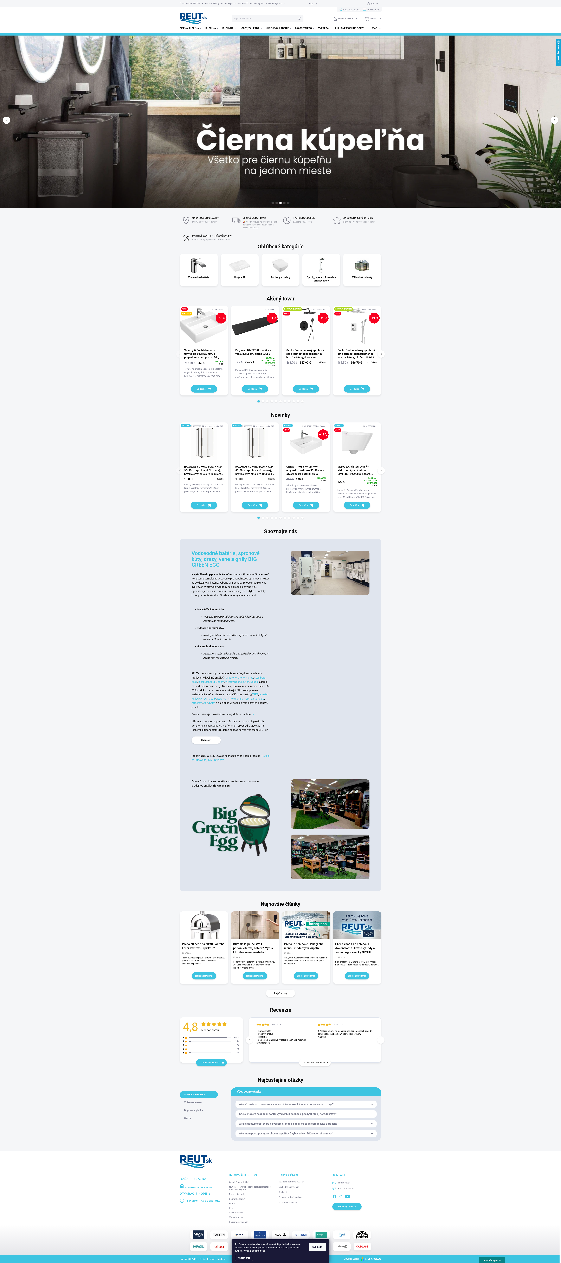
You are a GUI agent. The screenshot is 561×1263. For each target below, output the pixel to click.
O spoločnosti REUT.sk (190, 3)
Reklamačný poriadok (239, 1222)
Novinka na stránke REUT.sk (291, 1182)
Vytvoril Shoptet (351, 1259)
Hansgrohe (230, 677)
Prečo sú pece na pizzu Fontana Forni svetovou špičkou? (203, 946)
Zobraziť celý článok (204, 976)
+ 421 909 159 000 (346, 1188)
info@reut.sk (344, 1183)
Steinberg (259, 677)
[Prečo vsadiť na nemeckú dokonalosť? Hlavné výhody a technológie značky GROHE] (357, 925)
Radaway (197, 698)
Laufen (245, 681)
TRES (255, 694)
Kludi (194, 681)
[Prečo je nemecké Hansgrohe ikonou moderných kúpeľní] (306, 925)
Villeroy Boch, (233, 681)
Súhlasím (317, 1246)
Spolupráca (284, 1192)
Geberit (220, 681)
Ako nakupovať (236, 1212)
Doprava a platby (237, 1199)
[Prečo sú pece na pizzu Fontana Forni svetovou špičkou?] (204, 925)
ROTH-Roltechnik (233, 698)
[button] (22, 120)
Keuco (254, 681)
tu (252, 714)
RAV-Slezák (209, 698)
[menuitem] (191, 28)
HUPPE (248, 698)
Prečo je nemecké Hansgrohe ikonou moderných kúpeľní (303, 946)
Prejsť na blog (280, 993)
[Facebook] (334, 1196)
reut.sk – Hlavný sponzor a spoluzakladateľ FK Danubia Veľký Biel (234, 3)
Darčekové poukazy (288, 1202)
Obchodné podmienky (289, 1187)
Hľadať (300, 18)
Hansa (249, 677)
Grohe (241, 677)
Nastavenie (244, 1257)
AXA (205, 702)
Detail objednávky (276, 3)
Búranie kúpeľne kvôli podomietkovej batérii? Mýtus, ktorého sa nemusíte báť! (253, 948)
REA (219, 698)
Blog (231, 1208)
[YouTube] (347, 1196)
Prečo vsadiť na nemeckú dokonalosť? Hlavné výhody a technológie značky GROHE (355, 948)
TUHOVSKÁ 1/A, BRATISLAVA (198, 1187)
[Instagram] (340, 1196)
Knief (212, 702)
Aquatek (264, 694)
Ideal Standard (206, 681)
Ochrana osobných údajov (290, 1197)
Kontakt (232, 1203)
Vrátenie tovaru (236, 1217)
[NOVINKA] (204, 443)
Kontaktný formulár (347, 1207)
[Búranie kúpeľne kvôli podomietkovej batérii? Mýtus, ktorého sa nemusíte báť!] (255, 925)
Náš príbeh (206, 740)
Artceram (197, 702)
